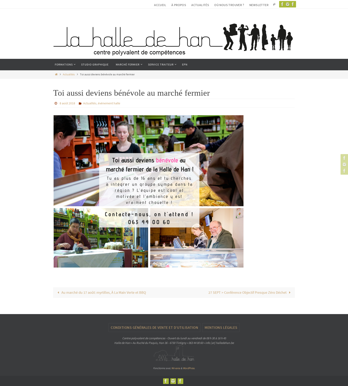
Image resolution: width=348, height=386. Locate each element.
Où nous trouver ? (229, 5)
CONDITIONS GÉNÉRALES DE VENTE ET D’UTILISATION (154, 327)
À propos (178, 5)
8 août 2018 (67, 103)
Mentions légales (221, 327)
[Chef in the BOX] (293, 4)
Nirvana (175, 368)
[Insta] (287, 4)
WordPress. (189, 368)
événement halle (109, 103)
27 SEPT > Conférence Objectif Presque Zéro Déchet (247, 292)
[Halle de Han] (282, 4)
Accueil (160, 5)
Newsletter (258, 5)
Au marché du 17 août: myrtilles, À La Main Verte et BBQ (103, 292)
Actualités (200, 5)
